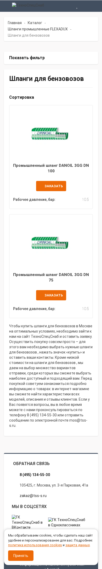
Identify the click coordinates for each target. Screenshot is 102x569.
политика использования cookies (35, 545)
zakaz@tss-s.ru (33, 496)
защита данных (77, 545)
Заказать (53, 186)
